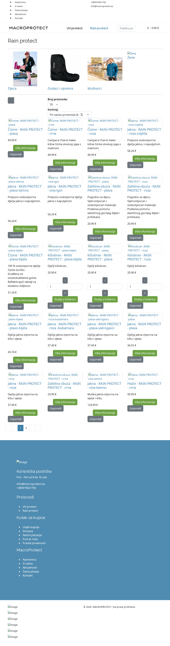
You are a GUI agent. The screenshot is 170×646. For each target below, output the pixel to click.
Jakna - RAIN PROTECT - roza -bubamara (64, 326)
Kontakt (19, 18)
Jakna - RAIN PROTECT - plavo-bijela (25, 326)
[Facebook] (128, 2)
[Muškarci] (104, 69)
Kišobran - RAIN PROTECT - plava (99, 257)
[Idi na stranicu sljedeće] (32, 428)
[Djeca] (25, 69)
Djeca (12, 88)
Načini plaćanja (32, 535)
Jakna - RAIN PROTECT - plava (144, 326)
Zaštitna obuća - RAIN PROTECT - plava (104, 188)
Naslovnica (29, 559)
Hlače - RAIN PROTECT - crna (144, 385)
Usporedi (16, 154)
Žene (131, 57)
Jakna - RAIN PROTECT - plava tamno (25, 188)
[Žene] (144, 54)
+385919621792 (98, 2)
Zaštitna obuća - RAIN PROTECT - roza (143, 188)
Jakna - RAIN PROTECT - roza (25, 385)
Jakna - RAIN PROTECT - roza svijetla (144, 131)
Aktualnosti (20, 14)
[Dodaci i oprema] (65, 69)
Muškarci (94, 88)
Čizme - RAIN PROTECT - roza (104, 131)
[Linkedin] (134, 2)
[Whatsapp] (144, 2)
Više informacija (25, 148)
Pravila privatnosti (34, 543)
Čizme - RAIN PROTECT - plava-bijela (25, 257)
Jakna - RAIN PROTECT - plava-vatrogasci (104, 326)
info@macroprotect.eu (102, 6)
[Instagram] (139, 2)
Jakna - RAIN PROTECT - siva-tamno (104, 385)
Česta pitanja (21, 10)
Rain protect (99, 28)
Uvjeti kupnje (31, 527)
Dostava (28, 531)
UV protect (75, 28)
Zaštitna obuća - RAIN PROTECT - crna (64, 385)
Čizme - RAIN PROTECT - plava (25, 131)
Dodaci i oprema (60, 88)
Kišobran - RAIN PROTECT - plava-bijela (65, 257)
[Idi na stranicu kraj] (38, 428)
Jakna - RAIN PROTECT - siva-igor (64, 188)
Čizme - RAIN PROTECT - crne (65, 131)
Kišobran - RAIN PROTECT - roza (139, 257)
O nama (19, 6)
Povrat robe (30, 539)
